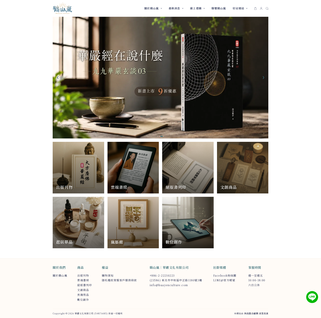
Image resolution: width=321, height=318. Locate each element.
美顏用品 (83, 295)
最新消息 (174, 8)
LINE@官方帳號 (224, 280)
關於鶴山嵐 (151, 8)
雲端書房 (83, 280)
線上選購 (196, 8)
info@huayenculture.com (169, 285)
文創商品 (83, 290)
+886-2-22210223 (162, 275)
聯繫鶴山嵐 (218, 8)
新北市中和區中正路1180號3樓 (182, 280)
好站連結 (238, 8)
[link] (160, 77)
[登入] (261, 8)
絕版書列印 (84, 285)
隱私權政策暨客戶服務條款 (119, 280)
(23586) (155, 280)
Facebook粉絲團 (224, 275)
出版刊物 (83, 275)
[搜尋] (267, 8)
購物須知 (108, 275)
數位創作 (83, 300)
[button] (57, 77)
